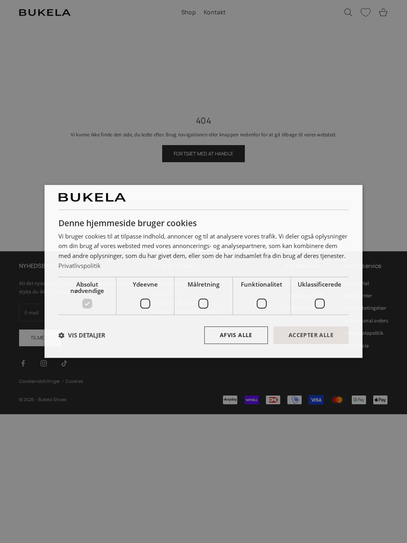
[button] (81, 335)
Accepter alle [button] (311, 335)
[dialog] (203, 271)
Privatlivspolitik (79, 266)
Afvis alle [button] (236, 335)
